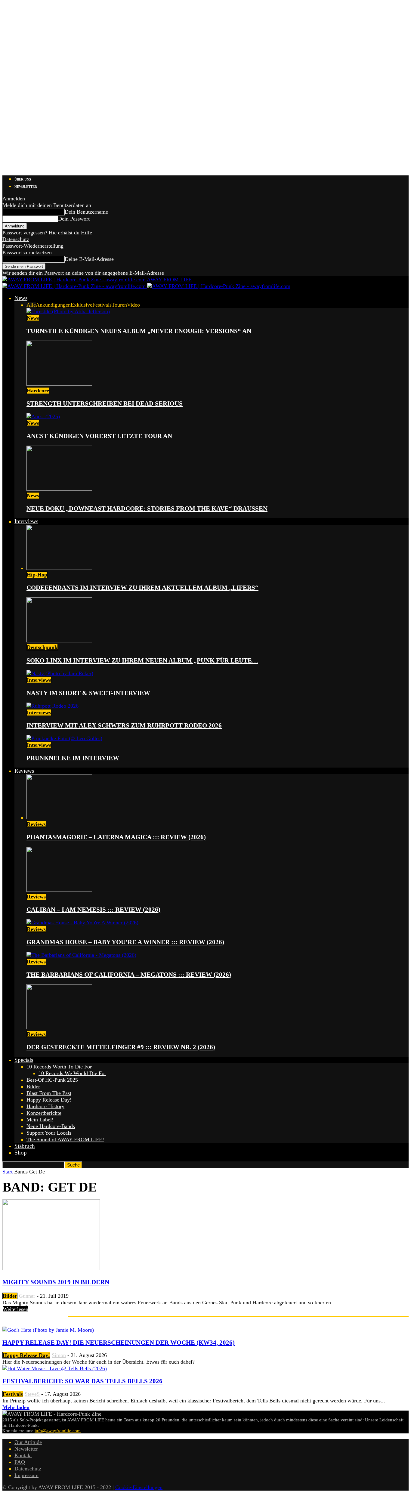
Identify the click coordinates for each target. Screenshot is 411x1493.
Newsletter (25, 186)
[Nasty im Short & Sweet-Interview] (59, 673)
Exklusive (81, 305)
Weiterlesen (15, 1309)
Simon (59, 1355)
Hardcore (38, 391)
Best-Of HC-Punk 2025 (52, 1080)
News (20, 298)
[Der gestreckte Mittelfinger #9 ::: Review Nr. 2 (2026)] (59, 1028)
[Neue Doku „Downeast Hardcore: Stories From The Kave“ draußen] (59, 489)
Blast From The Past (48, 1093)
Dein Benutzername (86, 212)
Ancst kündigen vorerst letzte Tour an (99, 436)
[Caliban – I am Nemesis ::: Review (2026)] (59, 890)
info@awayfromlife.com (58, 1430)
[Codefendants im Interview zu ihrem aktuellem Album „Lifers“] (59, 568)
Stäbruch (24, 1146)
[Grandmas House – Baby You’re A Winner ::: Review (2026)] (82, 923)
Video (133, 305)
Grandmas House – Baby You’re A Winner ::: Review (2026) (125, 942)
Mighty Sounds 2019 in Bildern (55, 1282)
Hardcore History (45, 1106)
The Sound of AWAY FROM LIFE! (65, 1139)
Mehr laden (15, 1407)
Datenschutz (15, 239)
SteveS (32, 1394)
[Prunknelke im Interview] (64, 738)
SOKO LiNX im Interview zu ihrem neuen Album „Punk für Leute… (142, 660)
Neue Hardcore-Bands (50, 1126)
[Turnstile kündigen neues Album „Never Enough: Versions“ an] (68, 311)
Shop (20, 1152)
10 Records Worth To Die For (59, 1067)
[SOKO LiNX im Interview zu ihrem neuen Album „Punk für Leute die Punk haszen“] (59, 641)
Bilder (33, 1086)
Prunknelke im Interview (72, 758)
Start (7, 1172)
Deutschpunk (42, 647)
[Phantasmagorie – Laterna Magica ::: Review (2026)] (59, 818)
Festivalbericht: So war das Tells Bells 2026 (82, 1381)
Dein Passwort (74, 219)
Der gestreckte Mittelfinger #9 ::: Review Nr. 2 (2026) (120, 1047)
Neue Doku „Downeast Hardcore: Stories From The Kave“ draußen (146, 508)
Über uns (22, 179)
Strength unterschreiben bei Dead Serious (104, 403)
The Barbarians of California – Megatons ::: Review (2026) (128, 974)
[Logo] (74, 286)
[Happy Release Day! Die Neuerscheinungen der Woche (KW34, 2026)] (48, 1330)
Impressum (26, 1475)
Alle (31, 305)
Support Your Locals (48, 1133)
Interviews (26, 521)
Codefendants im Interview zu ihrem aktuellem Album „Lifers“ (142, 587)
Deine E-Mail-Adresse (89, 259)
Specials (23, 1060)
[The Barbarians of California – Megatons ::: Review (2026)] (81, 955)
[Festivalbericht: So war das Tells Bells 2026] (54, 1368)
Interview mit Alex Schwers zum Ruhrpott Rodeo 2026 (124, 725)
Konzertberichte (43, 1113)
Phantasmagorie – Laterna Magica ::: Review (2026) (116, 837)
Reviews (24, 771)
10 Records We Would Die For (72, 1073)
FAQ (19, 1462)
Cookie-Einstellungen (138, 1487)
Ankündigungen (53, 305)
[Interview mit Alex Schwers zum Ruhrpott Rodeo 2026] (52, 706)
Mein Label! (40, 1120)
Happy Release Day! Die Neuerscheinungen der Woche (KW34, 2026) (118, 1342)
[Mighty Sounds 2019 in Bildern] (51, 1268)
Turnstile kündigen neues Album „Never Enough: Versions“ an (138, 331)
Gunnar (27, 1296)
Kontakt (23, 1455)
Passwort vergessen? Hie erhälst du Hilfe (47, 233)
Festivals (102, 305)
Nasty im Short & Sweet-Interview (88, 693)
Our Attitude (28, 1442)
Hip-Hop (37, 575)
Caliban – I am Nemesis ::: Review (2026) (93, 909)
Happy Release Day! (49, 1100)
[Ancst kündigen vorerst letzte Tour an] (43, 416)
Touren (119, 305)
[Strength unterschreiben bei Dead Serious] (59, 384)
